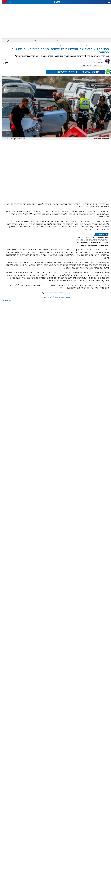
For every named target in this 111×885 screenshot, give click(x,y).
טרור (104, 65)
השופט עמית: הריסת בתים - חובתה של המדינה (89, 240)
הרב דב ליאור (96, 65)
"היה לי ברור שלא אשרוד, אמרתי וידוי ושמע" (90, 243)
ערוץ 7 (105, 45)
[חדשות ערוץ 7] (55, 2)
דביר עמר (99, 59)
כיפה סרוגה (99, 45)
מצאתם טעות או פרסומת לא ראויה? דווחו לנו (55, 297)
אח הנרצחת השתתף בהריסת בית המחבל (91, 245)
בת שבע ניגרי (85, 65)
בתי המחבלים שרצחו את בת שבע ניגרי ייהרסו (90, 237)
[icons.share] (3, 1)
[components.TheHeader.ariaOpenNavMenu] (94, 2)
